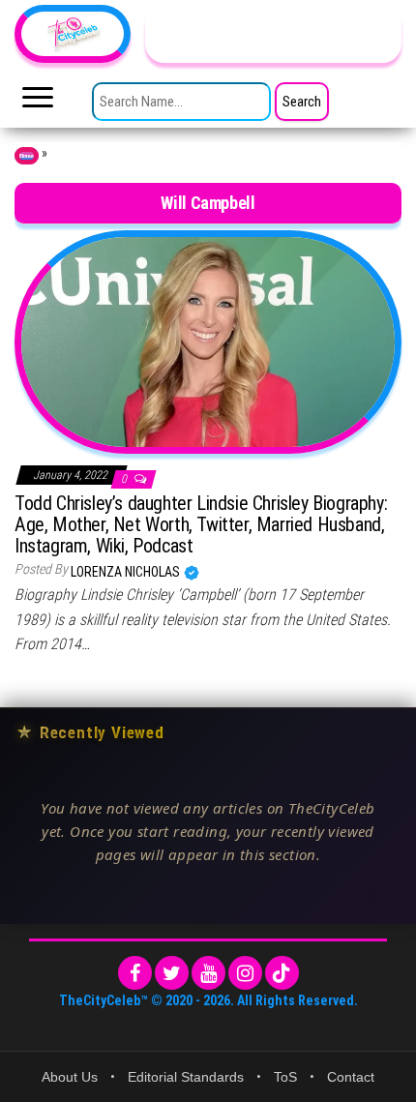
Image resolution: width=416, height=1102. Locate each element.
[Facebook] (135, 973)
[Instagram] (245, 973)
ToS (285, 1077)
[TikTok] (282, 973)
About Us (70, 1077)
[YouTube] (208, 973)
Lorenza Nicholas (127, 572)
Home (26, 156)
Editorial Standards (186, 1077)
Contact (350, 1077)
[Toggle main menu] (37, 102)
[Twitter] (172, 973)
